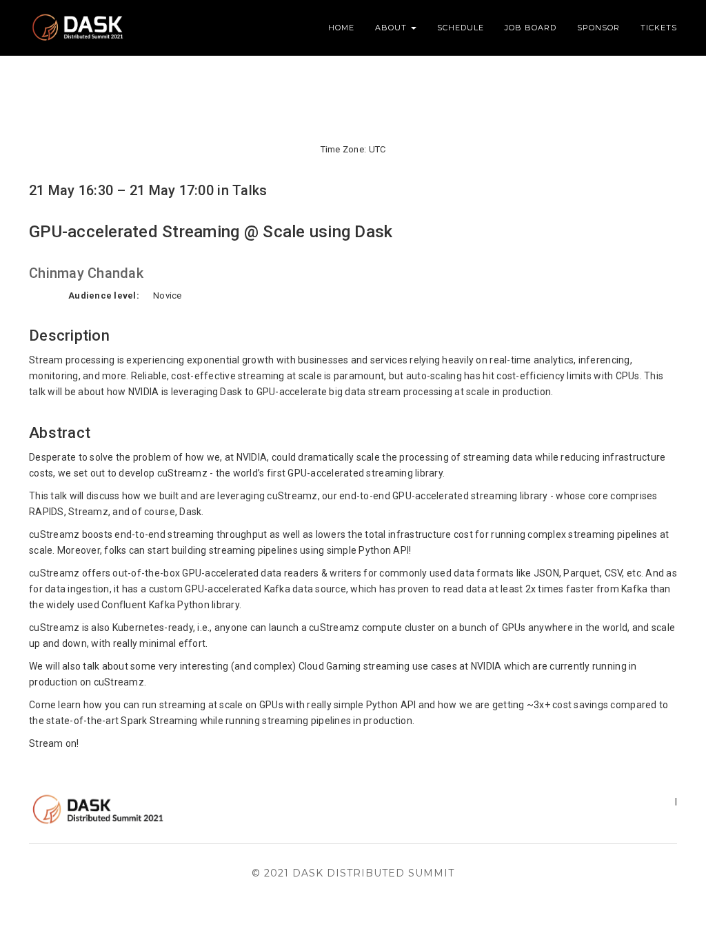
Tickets (659, 27)
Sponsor (598, 27)
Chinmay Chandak (86, 273)
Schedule (460, 27)
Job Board (530, 27)
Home (341, 27)
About (392, 27)
